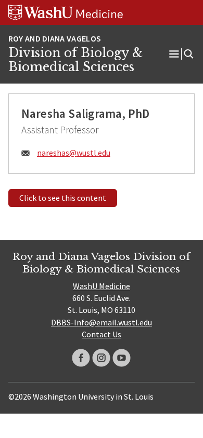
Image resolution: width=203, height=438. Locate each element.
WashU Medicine (101, 286)
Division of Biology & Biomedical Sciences (75, 60)
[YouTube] (121, 358)
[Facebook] (81, 358)
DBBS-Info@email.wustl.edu (101, 322)
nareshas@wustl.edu (73, 152)
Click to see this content (62, 198)
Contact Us (101, 334)
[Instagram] (101, 358)
